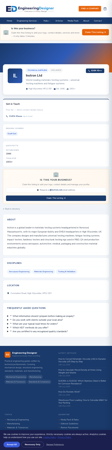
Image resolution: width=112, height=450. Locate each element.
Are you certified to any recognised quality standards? (40, 331)
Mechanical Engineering (16, 377)
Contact (98, 20)
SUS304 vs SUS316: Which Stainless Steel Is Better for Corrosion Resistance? (82, 382)
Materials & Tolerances (15, 382)
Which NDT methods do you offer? (30, 327)
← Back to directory (11, 209)
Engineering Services (27, 20)
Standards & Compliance (39, 382)
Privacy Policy (64, 437)
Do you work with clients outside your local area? (37, 320)
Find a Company (90, 8)
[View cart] (105, 8)
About (86, 20)
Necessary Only (32, 444)
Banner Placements (69, 427)
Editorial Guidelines (69, 423)
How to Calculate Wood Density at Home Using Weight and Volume (79, 371)
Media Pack (73, 20)
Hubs (46, 20)
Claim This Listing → (95, 32)
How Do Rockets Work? (69, 392)
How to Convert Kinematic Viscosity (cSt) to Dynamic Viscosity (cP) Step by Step (82, 360)
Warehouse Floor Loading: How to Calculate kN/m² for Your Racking (82, 401)
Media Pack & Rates (70, 419)
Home (9, 20)
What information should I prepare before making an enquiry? (43, 316)
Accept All (12, 444)
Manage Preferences (55, 444)
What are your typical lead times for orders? (35, 323)
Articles (59, 20)
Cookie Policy (49, 437)
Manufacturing (35, 377)
